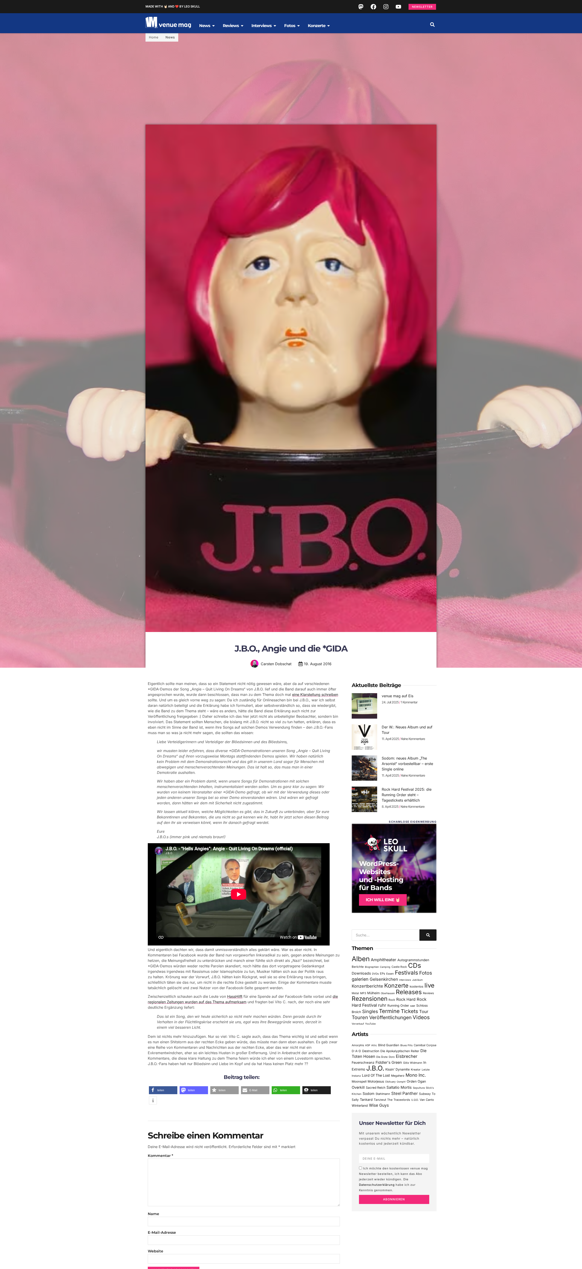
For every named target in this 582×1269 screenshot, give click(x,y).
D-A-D (356, 1051)
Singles (370, 1011)
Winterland (360, 1105)
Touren (360, 1017)
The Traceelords (398, 1099)
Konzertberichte (367, 985)
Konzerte (396, 985)
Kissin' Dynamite (397, 1069)
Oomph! (401, 1081)
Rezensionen (369, 998)
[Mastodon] (360, 6)
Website (155, 1251)
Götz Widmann (412, 1062)
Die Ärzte (382, 1056)
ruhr (382, 1005)
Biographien (372, 967)
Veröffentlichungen (390, 1017)
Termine (389, 1011)
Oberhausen (388, 993)
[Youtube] (398, 6)
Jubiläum (417, 979)
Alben (361, 959)
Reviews (428, 993)
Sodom (368, 1093)
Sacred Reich (375, 1087)
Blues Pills (406, 1045)
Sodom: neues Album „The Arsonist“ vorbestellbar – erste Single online (407, 763)
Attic (374, 1045)
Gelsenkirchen (384, 979)
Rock (392, 999)
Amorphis (358, 1045)
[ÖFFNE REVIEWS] (242, 26)
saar (412, 1005)
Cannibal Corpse (425, 1045)
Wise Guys (379, 1105)
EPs (382, 973)
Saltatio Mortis (399, 1087)
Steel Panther (404, 1093)
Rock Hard (406, 999)
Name (153, 1214)
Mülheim (373, 993)
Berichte (358, 966)
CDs (414, 965)
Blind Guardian (388, 1045)
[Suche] (427, 935)
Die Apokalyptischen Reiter (399, 1051)
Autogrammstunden (413, 960)
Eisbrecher (406, 1056)
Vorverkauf (358, 1023)
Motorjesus (376, 1081)
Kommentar (160, 1156)
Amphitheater (383, 959)
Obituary (390, 1081)
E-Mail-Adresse (162, 1232)
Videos (421, 1017)
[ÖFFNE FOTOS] (298, 26)
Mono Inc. (416, 1075)
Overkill (358, 1087)
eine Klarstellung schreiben (315, 694)
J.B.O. (375, 1068)
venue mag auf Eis (397, 696)
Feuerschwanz (363, 1062)
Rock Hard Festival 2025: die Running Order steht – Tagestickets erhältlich (406, 795)
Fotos (425, 973)
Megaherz (397, 1075)
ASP (367, 1045)
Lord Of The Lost (376, 1075)
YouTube (370, 1023)
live (429, 985)
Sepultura (419, 1087)
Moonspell (359, 1081)
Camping (385, 967)
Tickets (409, 1011)
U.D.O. (415, 1099)
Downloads (361, 973)
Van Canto (427, 1099)
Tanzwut (380, 1099)
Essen (390, 973)
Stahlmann (383, 1094)
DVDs (375, 973)
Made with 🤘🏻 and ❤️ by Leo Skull (173, 6)
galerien (360, 979)
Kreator (416, 1069)
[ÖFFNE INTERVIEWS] (275, 26)
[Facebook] (373, 6)
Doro (392, 1056)
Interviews (405, 979)
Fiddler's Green (389, 1062)
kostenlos (416, 986)
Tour (423, 1011)
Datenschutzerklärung (377, 1184)
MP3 (363, 993)
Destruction (370, 1051)
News (170, 37)
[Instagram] (385, 6)
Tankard (366, 1100)
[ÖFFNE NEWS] (213, 26)
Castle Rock (399, 966)
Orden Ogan (416, 1081)
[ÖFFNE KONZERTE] (328, 26)
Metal (355, 993)
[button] (432, 24)
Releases (409, 992)
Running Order (398, 1005)
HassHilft (234, 996)
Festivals (406, 972)
